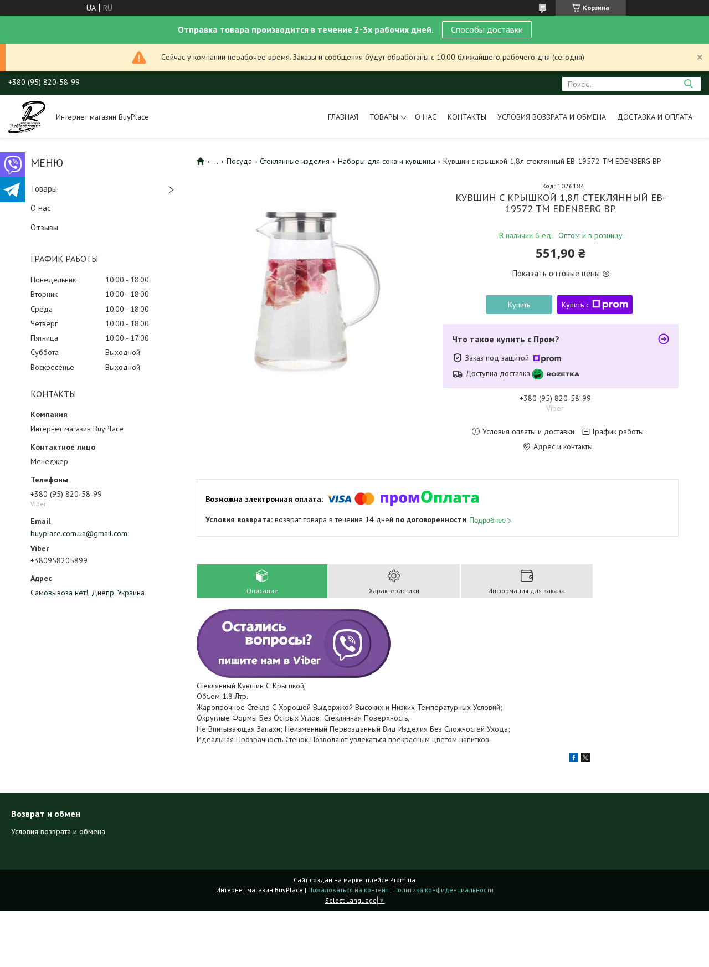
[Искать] (688, 84)
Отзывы (44, 227)
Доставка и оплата (654, 117)
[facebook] (573, 759)
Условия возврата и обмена (551, 117)
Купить (519, 305)
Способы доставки (487, 29)
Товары (383, 117)
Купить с (575, 305)
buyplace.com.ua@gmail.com (78, 533)
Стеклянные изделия (295, 161)
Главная (343, 117)
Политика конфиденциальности (443, 890)
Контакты (467, 117)
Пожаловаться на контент (348, 890)
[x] (585, 759)
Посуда (239, 161)
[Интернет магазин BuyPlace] (26, 116)
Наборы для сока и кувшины (386, 161)
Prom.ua (402, 880)
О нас (425, 117)
